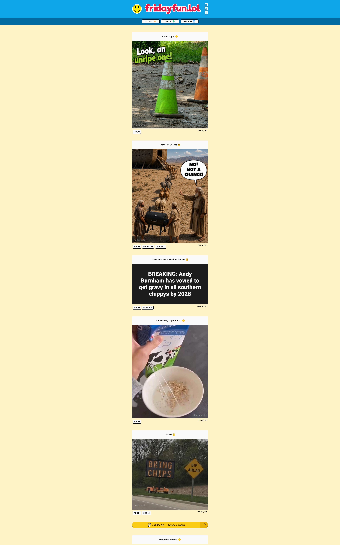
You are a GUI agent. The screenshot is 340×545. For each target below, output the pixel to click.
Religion (148, 246)
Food (137, 131)
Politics (147, 307)
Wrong (160, 246)
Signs (146, 513)
